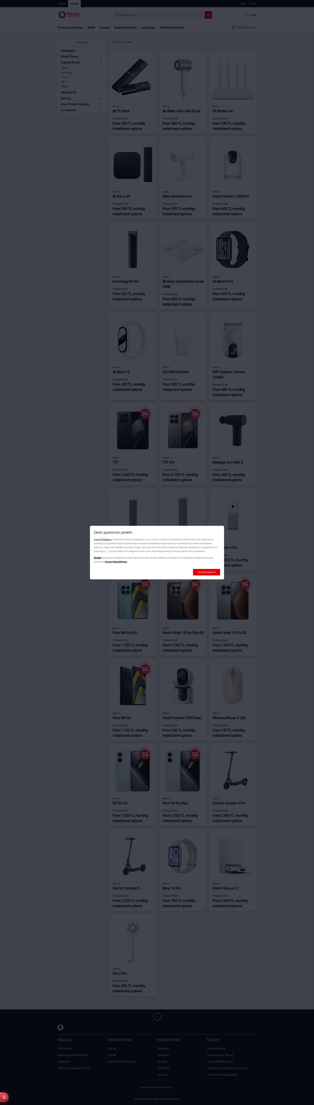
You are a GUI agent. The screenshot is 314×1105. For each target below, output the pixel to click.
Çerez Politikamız (103, 539)
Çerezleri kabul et (207, 572)
